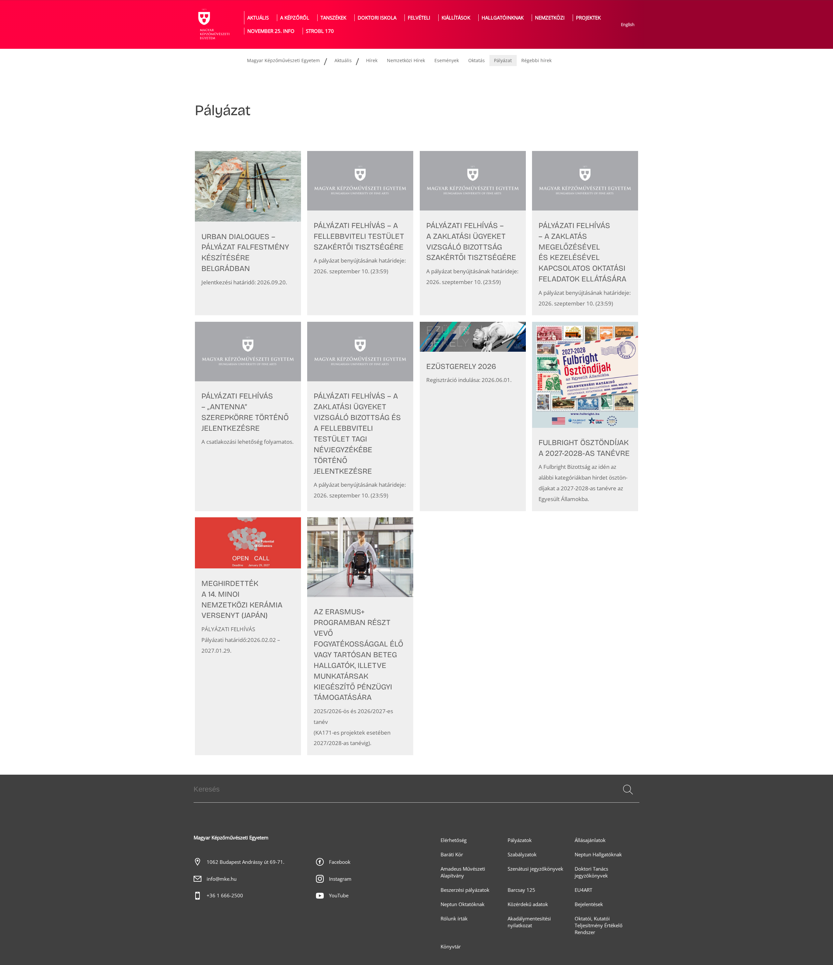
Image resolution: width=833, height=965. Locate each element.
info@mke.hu (222, 879)
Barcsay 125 (521, 890)
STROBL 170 (320, 31)
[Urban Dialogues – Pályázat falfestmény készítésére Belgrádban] (248, 233)
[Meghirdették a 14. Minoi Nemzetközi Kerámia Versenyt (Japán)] (248, 636)
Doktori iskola (377, 17)
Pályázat (503, 60)
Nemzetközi (550, 17)
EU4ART (583, 890)
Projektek (588, 17)
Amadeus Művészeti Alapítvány (463, 872)
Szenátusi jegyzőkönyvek (535, 868)
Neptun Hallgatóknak (598, 854)
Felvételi (419, 17)
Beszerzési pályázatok (465, 890)
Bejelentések (589, 904)
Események (446, 60)
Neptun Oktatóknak (463, 904)
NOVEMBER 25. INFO (270, 31)
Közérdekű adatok (528, 904)
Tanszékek (333, 17)
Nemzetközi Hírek (406, 60)
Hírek (371, 60)
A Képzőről (294, 17)
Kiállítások (456, 17)
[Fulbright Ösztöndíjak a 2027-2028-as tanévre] (585, 416)
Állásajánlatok (590, 840)
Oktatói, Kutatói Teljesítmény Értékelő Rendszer (598, 925)
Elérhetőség (454, 840)
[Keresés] (628, 790)
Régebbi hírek (536, 60)
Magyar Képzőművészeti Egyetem (283, 60)
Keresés (627, 797)
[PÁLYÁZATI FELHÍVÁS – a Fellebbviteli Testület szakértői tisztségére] (360, 233)
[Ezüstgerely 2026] (473, 416)
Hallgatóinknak (503, 17)
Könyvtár (451, 946)
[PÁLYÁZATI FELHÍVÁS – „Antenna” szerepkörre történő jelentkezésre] (248, 416)
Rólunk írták (454, 918)
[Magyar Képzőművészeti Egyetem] (213, 24)
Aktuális (258, 17)
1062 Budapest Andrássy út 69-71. (245, 862)
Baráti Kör (452, 854)
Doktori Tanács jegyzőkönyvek (591, 872)
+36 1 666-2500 (225, 895)
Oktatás (476, 60)
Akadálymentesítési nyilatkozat (529, 922)
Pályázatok (520, 840)
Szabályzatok (522, 854)
